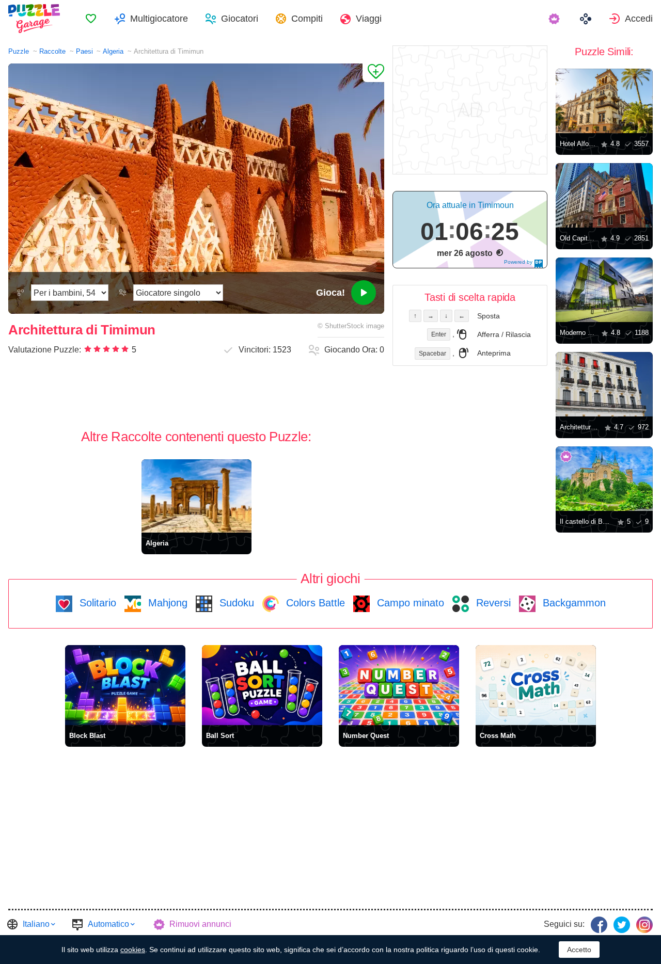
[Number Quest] (399, 685)
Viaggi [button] (369, 18)
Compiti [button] (307, 18)
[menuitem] (90, 18)
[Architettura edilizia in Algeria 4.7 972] (604, 384)
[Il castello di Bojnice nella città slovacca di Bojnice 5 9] (604, 478)
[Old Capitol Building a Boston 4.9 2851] (604, 195)
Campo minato (409, 602)
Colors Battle (314, 602)
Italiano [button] (36, 924)
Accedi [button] (639, 18)
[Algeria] (196, 496)
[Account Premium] (555, 18)
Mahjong (166, 602)
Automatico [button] (108, 924)
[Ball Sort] (262, 685)
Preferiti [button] (91, 18)
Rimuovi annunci (200, 924)
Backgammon (573, 602)
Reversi (492, 602)
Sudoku (235, 602)
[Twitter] (621, 925)
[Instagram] (644, 925)
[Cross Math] (536, 685)
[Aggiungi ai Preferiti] (373, 72)
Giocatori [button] (239, 18)
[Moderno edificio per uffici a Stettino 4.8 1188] (604, 290)
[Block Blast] (125, 685)
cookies (132, 949)
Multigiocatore (159, 18)
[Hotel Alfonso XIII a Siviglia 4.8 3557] (604, 101)
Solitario (96, 602)
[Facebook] (599, 925)
